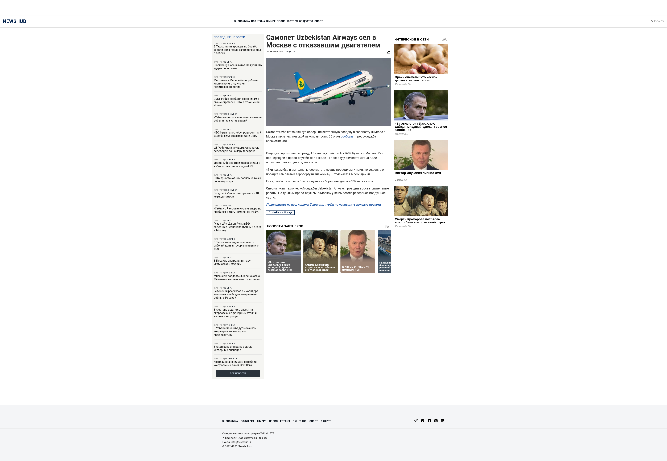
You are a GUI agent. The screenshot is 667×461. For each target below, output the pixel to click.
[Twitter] (436, 421)
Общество (306, 21)
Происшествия (287, 21)
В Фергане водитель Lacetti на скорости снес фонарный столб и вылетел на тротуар (235, 313)
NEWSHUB (14, 21)
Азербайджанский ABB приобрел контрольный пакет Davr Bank (235, 363)
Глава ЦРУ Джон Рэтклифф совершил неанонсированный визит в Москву (237, 227)
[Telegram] (416, 421)
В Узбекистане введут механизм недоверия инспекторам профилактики (235, 331)
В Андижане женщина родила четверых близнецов (233, 348)
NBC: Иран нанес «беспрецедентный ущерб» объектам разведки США (237, 134)
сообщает (348, 136)
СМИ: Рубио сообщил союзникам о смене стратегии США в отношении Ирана (237, 102)
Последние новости (229, 37)
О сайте (326, 421)
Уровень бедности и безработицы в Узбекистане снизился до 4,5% (237, 164)
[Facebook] (429, 421)
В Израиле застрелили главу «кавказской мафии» (232, 262)
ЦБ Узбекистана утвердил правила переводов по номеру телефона (236, 149)
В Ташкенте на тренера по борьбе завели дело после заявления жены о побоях (237, 50)
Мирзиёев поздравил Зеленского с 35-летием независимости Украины (237, 277)
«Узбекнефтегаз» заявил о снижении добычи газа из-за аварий (238, 119)
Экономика (242, 21)
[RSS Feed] (442, 421)
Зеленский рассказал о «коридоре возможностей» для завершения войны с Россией (236, 294)
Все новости (238, 373)
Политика (258, 21)
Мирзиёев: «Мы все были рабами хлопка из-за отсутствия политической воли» (236, 83)
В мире (270, 21)
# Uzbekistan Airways (280, 212)
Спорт (318, 21)
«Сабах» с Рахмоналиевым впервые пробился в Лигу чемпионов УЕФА (237, 210)
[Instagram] (423, 421)
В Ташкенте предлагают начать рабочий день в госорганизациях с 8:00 (236, 245)
